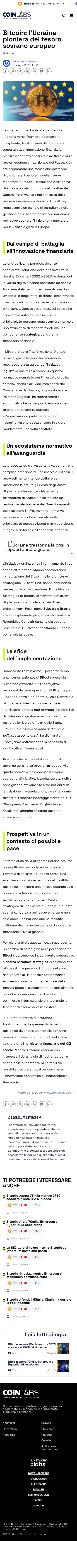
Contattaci (10, 1429)
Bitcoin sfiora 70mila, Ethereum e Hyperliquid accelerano (31, 1223)
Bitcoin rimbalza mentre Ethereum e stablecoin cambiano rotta (34, 1275)
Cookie (46, 1440)
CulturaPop (38, 1484)
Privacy (46, 1435)
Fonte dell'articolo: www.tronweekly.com (46, 1092)
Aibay (38, 1500)
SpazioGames (38, 1478)
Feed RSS (9, 1435)
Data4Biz (38, 1489)
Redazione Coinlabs (26, 61)
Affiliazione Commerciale (50, 1447)
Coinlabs (38, 1505)
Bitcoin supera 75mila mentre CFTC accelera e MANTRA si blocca (33, 1197)
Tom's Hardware (38, 1473)
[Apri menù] (70, 15)
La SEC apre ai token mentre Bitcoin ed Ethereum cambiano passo (36, 1249)
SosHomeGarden (38, 1494)
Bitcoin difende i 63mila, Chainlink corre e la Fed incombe (38, 1301)
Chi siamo (47, 1429)
